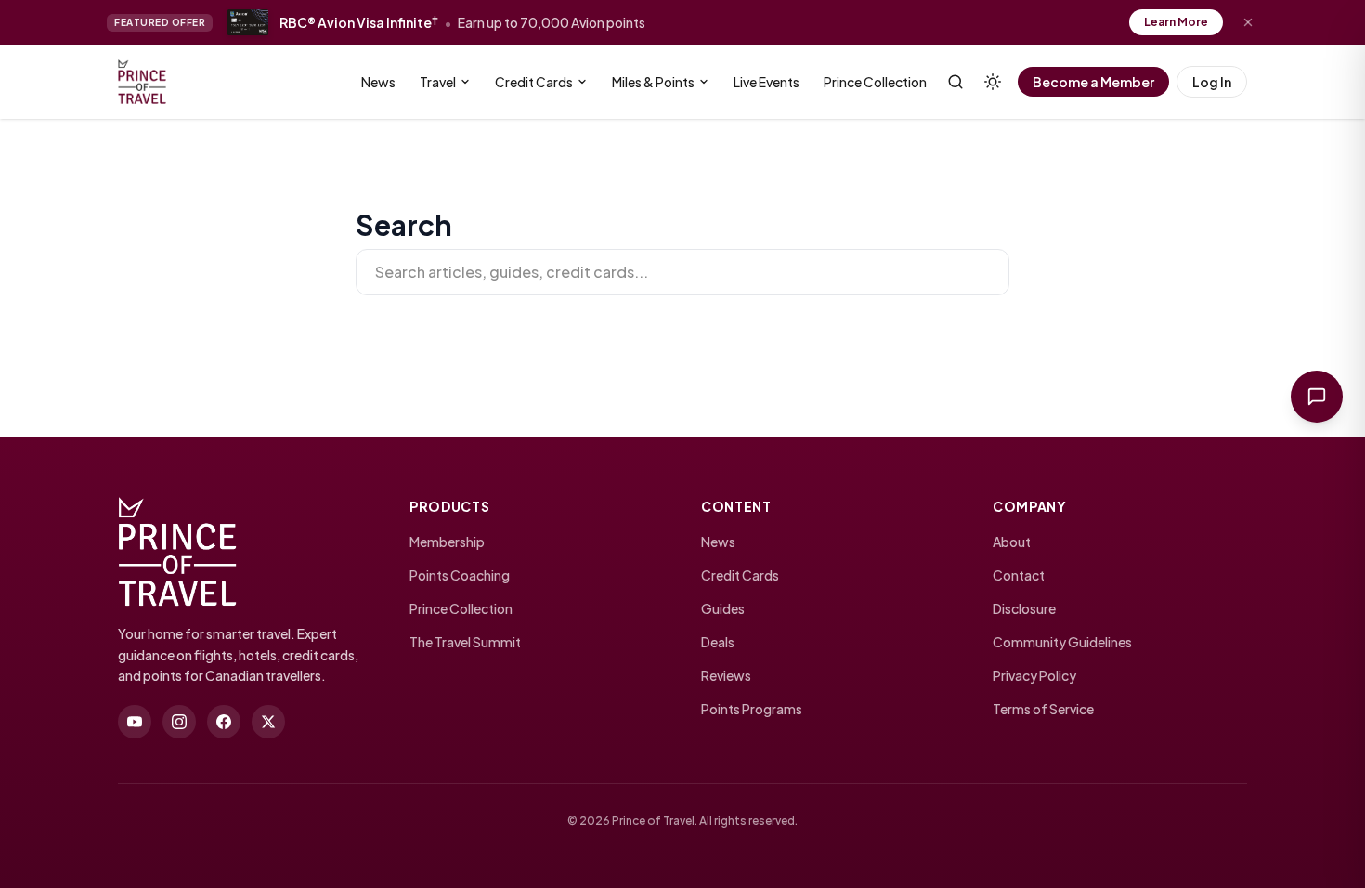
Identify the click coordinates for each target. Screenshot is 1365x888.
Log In (1211, 81)
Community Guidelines (1062, 641)
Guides (723, 608)
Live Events (767, 81)
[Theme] (992, 82)
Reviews (726, 675)
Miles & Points (653, 81)
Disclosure (1024, 608)
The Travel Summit (465, 641)
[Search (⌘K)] (955, 82)
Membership (447, 541)
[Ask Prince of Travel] (1317, 397)
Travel (438, 81)
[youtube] (134, 721)
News (378, 81)
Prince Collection (875, 81)
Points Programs (751, 708)
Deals (717, 641)
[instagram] (179, 721)
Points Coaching (460, 575)
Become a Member (1093, 81)
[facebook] (223, 721)
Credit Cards (534, 81)
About (1012, 541)
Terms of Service (1043, 708)
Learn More (1176, 22)
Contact (1019, 575)
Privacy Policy (1034, 675)
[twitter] (268, 721)
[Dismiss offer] (1248, 22)
